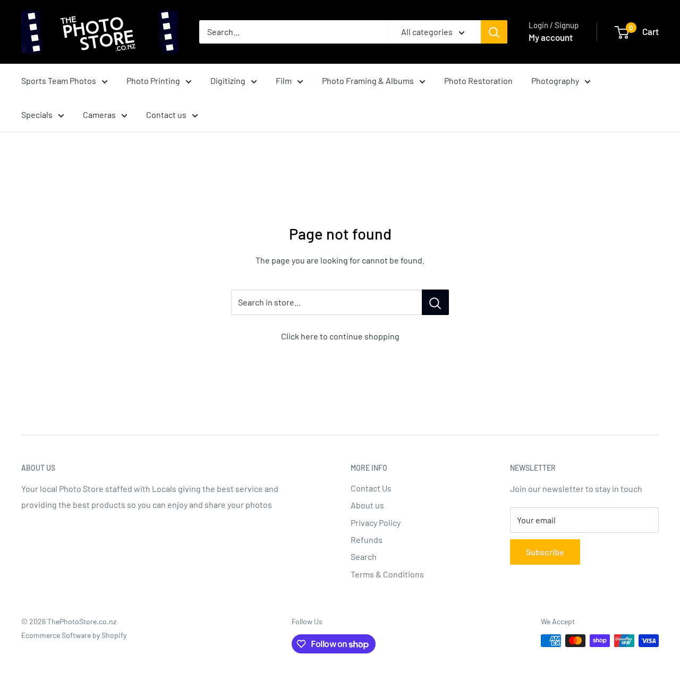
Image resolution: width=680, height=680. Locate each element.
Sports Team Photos (58, 80)
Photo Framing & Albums (368, 80)
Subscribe (545, 552)
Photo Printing (153, 80)
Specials (37, 114)
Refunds (366, 539)
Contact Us (371, 488)
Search (364, 556)
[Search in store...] (435, 302)
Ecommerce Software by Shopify (73, 635)
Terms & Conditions (387, 574)
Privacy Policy (376, 522)
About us (367, 505)
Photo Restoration (478, 80)
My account (551, 37)
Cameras (99, 114)
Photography (555, 80)
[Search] (494, 32)
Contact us (166, 114)
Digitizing (227, 80)
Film (284, 80)
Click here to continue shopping (340, 336)
